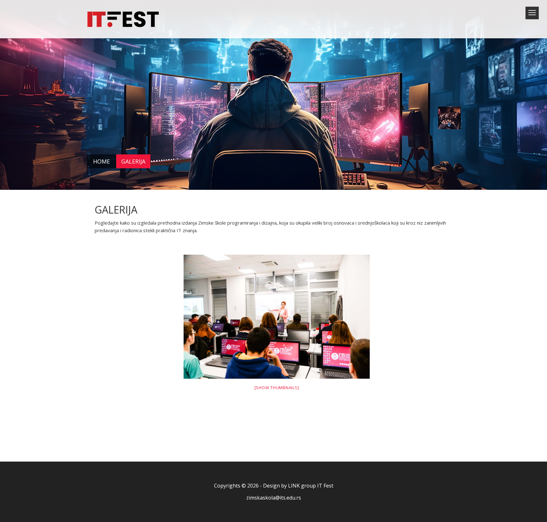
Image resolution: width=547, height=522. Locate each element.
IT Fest (325, 485)
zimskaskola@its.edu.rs (273, 497)
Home (101, 161)
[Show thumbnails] (277, 387)
